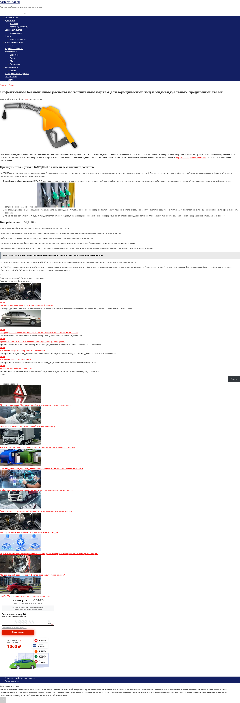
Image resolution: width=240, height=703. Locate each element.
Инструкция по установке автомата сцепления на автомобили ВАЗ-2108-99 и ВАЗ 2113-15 (39, 332)
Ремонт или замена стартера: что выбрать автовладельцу (27, 426)
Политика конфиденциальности (20, 678)
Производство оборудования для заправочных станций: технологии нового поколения (41, 468)
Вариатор (14, 55)
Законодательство (13, 30)
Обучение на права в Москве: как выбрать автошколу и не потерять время (36, 405)
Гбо (11, 45)
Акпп (12, 58)
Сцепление (15, 64)
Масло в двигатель (19, 27)
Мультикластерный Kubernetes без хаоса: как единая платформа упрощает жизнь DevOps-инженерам (49, 553)
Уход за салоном (18, 39)
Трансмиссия (11, 52)
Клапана (14, 23)
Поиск (3, 374)
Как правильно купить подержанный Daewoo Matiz (22, 350)
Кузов (8, 36)
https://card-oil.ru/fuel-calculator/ (191, 157)
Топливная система (14, 42)
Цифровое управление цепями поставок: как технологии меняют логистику (36, 490)
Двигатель (10, 20)
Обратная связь (12, 681)
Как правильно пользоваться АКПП (15, 359)
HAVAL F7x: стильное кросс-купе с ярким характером (26, 596)
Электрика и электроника (17, 73)
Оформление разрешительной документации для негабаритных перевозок (36, 511)
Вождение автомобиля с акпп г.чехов (16, 368)
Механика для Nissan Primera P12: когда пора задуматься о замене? (32, 575)
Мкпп (12, 61)
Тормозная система (14, 48)
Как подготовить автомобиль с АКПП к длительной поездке (26, 305)
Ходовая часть (11, 67)
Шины (13, 70)
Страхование (16, 33)
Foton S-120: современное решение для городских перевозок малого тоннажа (37, 447)
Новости (9, 80)
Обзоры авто (11, 77)
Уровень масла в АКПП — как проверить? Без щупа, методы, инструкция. (32, 341)
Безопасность (11, 17)
